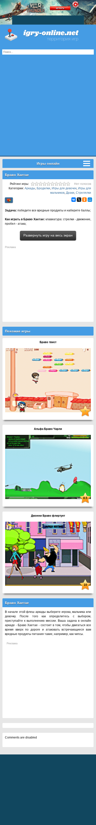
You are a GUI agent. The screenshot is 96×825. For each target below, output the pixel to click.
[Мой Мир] (90, 199)
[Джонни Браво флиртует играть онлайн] (48, 553)
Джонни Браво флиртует (48, 515)
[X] (79, 199)
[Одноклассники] (84, 199)
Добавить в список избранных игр (9, 200)
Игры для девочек (64, 188)
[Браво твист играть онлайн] (48, 380)
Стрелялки (83, 192)
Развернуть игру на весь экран (48, 235)
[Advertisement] (48, 108)
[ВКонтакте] (73, 199)
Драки (70, 192)
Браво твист (48, 341)
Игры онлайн (48, 34)
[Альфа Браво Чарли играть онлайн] (48, 467)
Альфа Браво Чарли (48, 428)
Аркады (30, 188)
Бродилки (43, 188)
